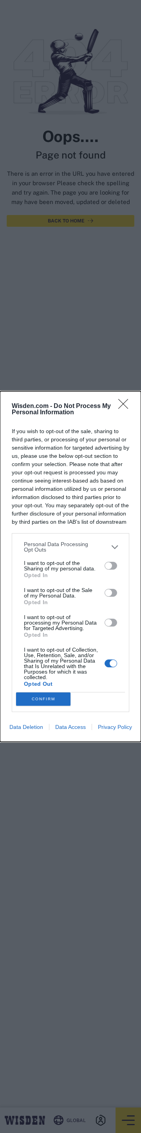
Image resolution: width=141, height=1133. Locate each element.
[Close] (125, 406)
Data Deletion (26, 727)
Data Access (70, 727)
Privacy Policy (115, 727)
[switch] (111, 566)
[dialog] (70, 566)
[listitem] (70, 546)
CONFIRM (43, 699)
